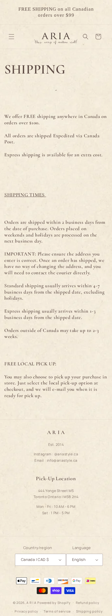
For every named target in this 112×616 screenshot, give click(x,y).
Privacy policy (26, 611)
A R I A (31, 602)
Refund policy (87, 602)
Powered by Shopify (54, 602)
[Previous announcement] (10, 12)
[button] (11, 36)
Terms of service (57, 611)
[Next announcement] (101, 12)
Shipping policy (89, 611)
